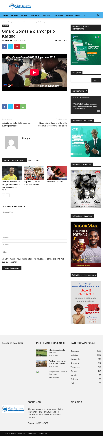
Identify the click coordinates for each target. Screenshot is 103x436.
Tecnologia (58, 15)
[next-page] (8, 195)
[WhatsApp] (23, 46)
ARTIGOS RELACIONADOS (14, 160)
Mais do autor (34, 160)
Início (4, 22)
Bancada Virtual (73, 15)
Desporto (35, 15)
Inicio (5, 15)
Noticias (14, 15)
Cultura (46, 15)
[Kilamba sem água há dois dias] (41, 352)
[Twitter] (10, 46)
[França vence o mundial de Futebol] (41, 374)
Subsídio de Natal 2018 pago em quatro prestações (16, 124)
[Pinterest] (17, 46)
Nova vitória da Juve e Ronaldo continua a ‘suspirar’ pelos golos (52, 124)
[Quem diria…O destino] (57, 172)
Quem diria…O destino (56, 182)
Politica (23, 15)
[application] (86, 105)
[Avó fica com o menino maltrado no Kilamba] (41, 363)
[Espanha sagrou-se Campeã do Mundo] (34, 172)
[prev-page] (3, 195)
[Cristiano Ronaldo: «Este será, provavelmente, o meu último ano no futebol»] (12, 172)
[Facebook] (4, 46)
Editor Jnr (8, 40)
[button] (98, 15)
